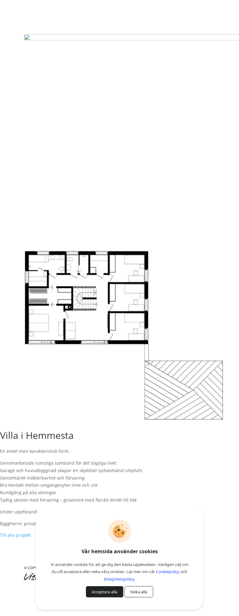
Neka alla (138, 592)
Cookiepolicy (168, 571)
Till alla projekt (15, 535)
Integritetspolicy (119, 579)
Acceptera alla (104, 592)
